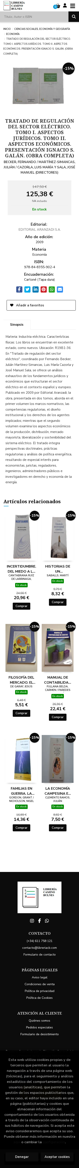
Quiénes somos (39, 1021)
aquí (16, 1142)
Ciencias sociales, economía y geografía (42, 29)
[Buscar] (73, 16)
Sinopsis (16, 324)
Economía (13, 34)
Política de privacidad (39, 991)
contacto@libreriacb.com (39, 948)
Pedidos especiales (39, 1027)
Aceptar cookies (57, 1157)
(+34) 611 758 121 (39, 941)
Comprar (21, 606)
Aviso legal (39, 977)
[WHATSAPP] (47, 921)
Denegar (22, 1157)
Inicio (7, 29)
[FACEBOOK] (39, 921)
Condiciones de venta (40, 984)
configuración (54, 1142)
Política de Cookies (39, 998)
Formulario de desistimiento (39, 1034)
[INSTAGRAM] (32, 921)
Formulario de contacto (39, 954)
